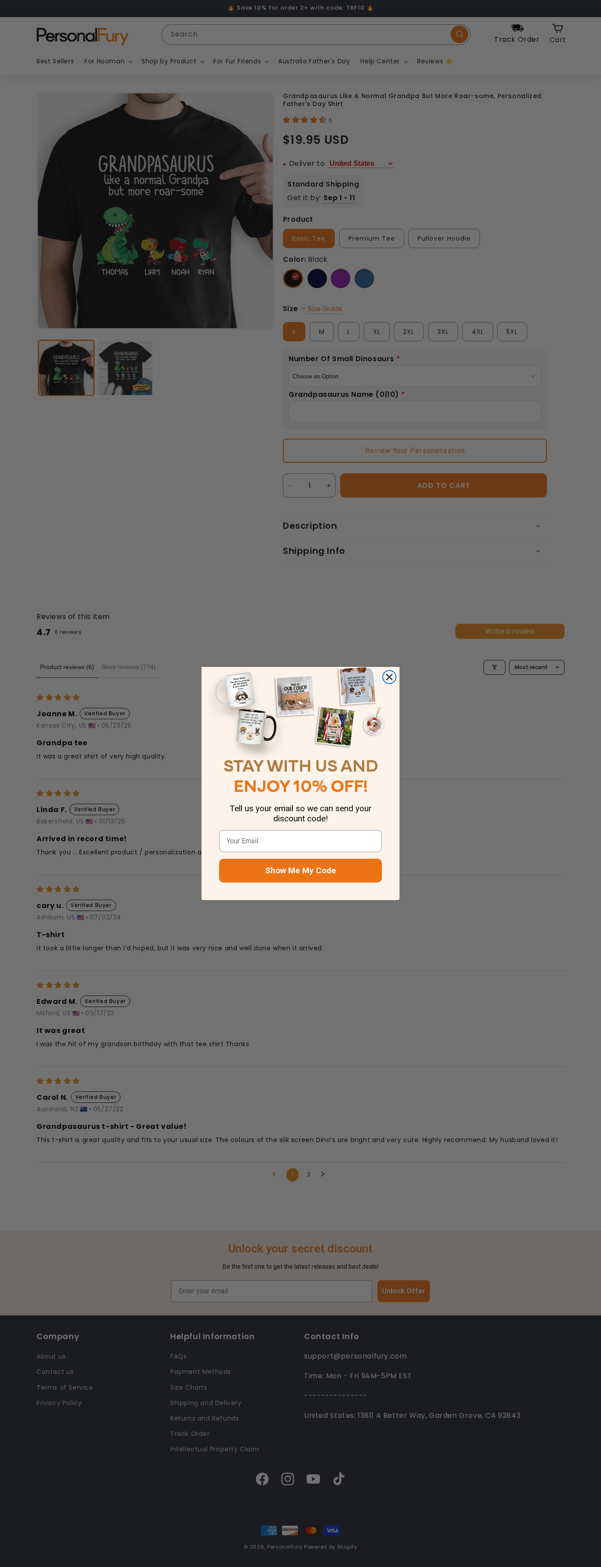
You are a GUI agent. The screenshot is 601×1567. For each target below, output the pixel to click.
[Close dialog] (389, 677)
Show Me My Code (300, 870)
